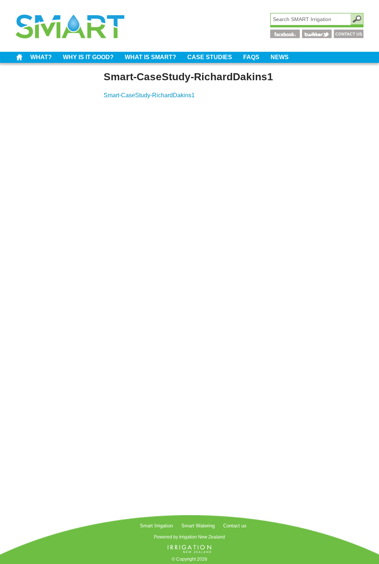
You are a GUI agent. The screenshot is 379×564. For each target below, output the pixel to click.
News (280, 57)
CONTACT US (348, 34)
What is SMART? (150, 57)
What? (41, 57)
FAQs (251, 57)
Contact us (234, 525)
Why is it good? (88, 57)
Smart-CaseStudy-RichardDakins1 (149, 95)
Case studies (209, 57)
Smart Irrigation (19, 57)
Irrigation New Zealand (202, 537)
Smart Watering (198, 525)
